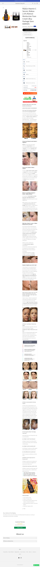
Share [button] (24, 508)
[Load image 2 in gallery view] (9, 27)
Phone (24, 63)
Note (24, 80)
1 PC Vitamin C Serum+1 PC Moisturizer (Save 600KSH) (29, 30)
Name (24, 59)
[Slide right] (19, 27)
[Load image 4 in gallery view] (16, 27)
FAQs (27, 551)
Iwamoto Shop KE (21, 564)
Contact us (34, 551)
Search (20, 554)
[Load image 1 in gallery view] (6, 27)
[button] (3, 3)
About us (30, 551)
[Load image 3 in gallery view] (12, 27)
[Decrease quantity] (33, 50)
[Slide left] (3, 27)
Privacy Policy (5, 551)
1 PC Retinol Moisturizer (27, 34)
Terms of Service (22, 551)
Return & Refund (11, 551)
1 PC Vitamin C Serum (27, 32)
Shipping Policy (17, 551)
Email (24, 76)
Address (24, 72)
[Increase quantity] (35, 50)
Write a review (20, 527)
